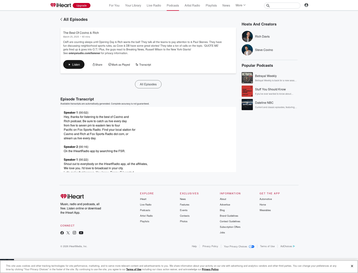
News (226, 5)
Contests (185, 215)
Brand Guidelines (229, 215)
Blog (222, 210)
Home (263, 204)
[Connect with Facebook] (62, 233)
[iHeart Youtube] (81, 233)
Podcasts (173, 5)
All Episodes (75, 19)
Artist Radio (192, 5)
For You (114, 5)
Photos (184, 221)
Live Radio (154, 5)
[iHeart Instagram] (74, 233)
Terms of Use (267, 246)
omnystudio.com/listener (84, 53)
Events (184, 210)
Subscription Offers (230, 227)
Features (184, 204)
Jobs (222, 232)
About (223, 199)
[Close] (352, 266)
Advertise (225, 204)
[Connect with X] (68, 233)
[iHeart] (60, 5)
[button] (73, 64)
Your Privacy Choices (235, 246)
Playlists (211, 5)
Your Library (133, 5)
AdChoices (286, 246)
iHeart (143, 199)
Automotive (266, 199)
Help (194, 246)
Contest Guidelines (230, 221)
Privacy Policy (210, 246)
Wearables (265, 210)
